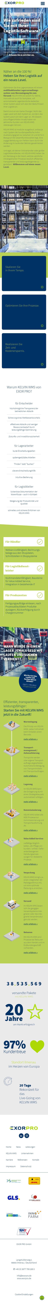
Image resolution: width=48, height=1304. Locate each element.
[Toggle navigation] (43, 3)
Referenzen (22, 1159)
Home (8, 1147)
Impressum (11, 1166)
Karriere (9, 1159)
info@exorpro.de (29, 686)
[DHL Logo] (34, 1180)
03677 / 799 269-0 (29, 685)
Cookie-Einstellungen (24, 1294)
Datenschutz (25, 1166)
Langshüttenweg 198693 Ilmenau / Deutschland (24, 1261)
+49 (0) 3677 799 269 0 (25, 1269)
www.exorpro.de (24, 1278)
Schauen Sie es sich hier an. (21, 54)
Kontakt (35, 1159)
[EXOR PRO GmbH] (14, 3)
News (18, 1147)
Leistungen (30, 1147)
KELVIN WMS (11, 1153)
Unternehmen (27, 1153)
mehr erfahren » (31, 739)
